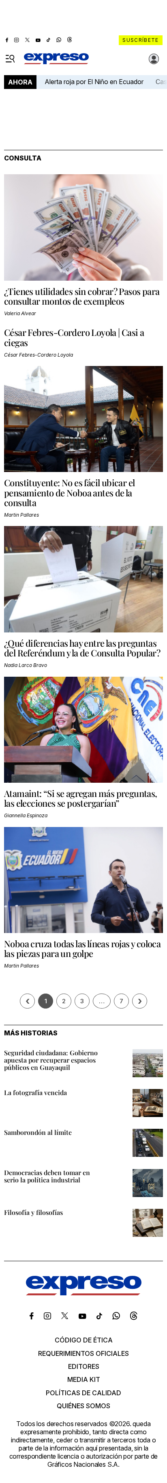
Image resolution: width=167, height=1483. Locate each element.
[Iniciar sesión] (154, 59)
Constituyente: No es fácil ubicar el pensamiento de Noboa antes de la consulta (69, 492)
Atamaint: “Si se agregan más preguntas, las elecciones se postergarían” (80, 798)
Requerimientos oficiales (83, 1353)
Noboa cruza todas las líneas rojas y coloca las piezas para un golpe (82, 948)
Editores (83, 1366)
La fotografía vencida (35, 1092)
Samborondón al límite (38, 1132)
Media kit (83, 1379)
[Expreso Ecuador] (83, 1293)
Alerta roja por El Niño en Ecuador (94, 82)
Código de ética (84, 1340)
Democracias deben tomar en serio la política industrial (47, 1176)
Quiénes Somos (83, 1405)
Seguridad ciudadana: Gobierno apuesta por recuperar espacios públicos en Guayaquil (51, 1060)
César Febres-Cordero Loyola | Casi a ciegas (74, 337)
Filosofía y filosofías (33, 1212)
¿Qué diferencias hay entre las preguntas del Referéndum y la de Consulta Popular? (82, 648)
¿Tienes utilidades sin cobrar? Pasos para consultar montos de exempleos (81, 296)
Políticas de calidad (83, 1392)
